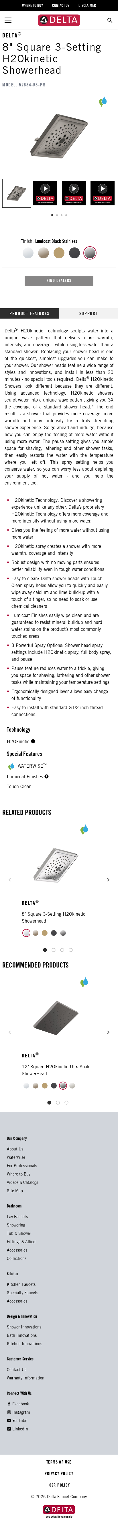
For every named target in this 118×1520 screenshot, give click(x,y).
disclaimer (87, 6)
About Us (15, 1150)
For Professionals (22, 1166)
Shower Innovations (24, 1328)
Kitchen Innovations (24, 1344)
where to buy (32, 6)
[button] (33, 742)
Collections (16, 1259)
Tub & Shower (19, 1234)
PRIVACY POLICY (58, 1474)
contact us (60, 6)
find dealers (59, 281)
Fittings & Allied (21, 1242)
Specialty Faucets (22, 1293)
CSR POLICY (59, 1486)
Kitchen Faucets (21, 1285)
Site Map (15, 1191)
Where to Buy (18, 1175)
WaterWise (16, 1158)
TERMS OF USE (59, 1463)
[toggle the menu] (8, 20)
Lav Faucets (17, 1217)
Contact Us (16, 1370)
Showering (16, 1226)
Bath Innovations (22, 1336)
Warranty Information (25, 1379)
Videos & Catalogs (22, 1183)
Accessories (17, 1251)
